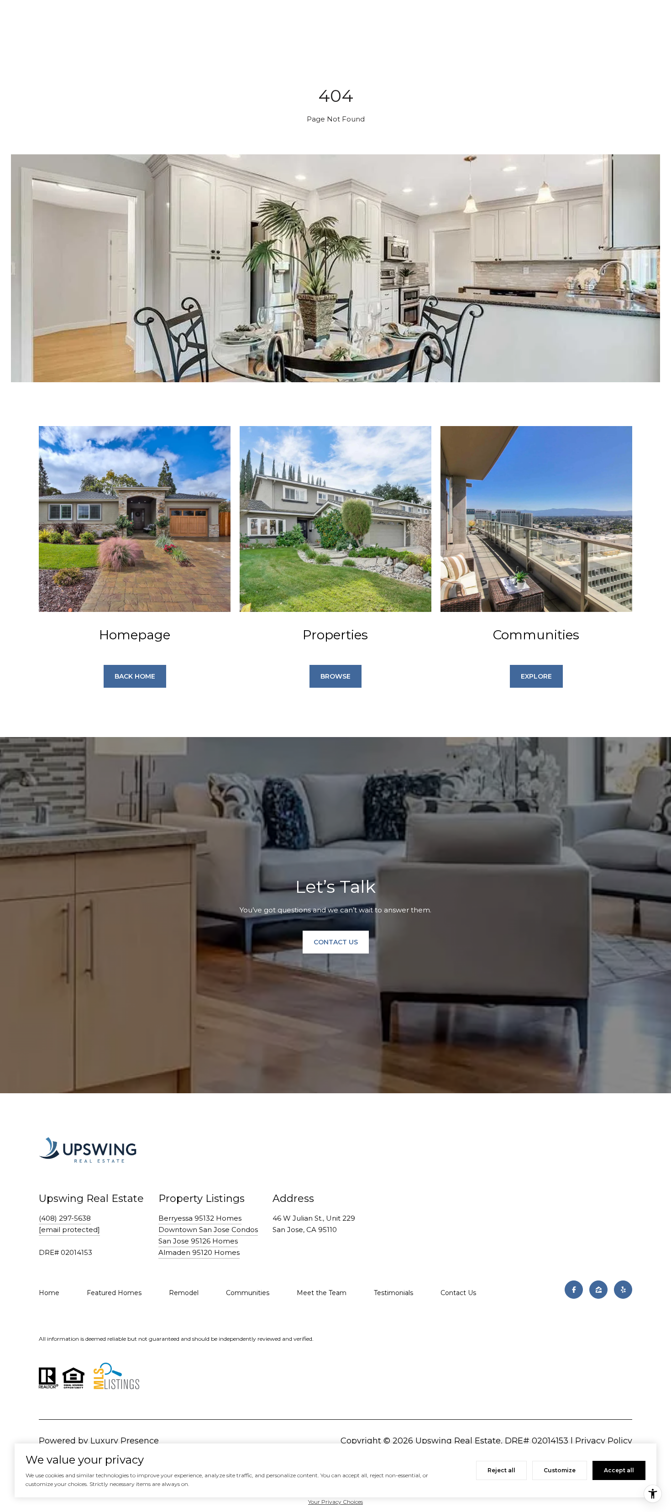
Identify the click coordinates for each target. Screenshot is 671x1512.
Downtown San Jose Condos (208, 1229)
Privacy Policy (603, 1441)
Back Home (135, 676)
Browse (335, 676)
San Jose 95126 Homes (198, 1241)
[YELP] (623, 1289)
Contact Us (458, 1293)
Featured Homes (114, 1293)
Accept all (619, 1470)
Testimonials (393, 1293)
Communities (247, 1293)
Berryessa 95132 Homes (199, 1218)
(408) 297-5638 (65, 1218)
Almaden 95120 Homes (199, 1252)
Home (49, 1293)
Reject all (501, 1470)
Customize (560, 1470)
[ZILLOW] (598, 1289)
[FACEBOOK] (574, 1289)
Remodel (184, 1293)
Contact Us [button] (336, 942)
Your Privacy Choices (335, 1501)
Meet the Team (321, 1293)
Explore (536, 676)
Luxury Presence (124, 1441)
